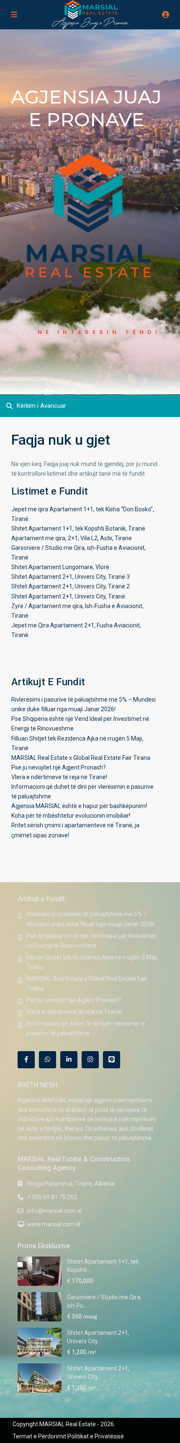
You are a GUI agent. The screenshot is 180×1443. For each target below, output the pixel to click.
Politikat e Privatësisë (95, 1436)
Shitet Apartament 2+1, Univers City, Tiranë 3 (70, 576)
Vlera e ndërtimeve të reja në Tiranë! (59, 777)
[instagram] (90, 1059)
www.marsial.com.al (53, 1224)
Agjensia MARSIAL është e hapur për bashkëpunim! (79, 806)
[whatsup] (47, 1059)
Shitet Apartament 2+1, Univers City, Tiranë (68, 596)
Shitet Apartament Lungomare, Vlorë (60, 567)
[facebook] (26, 1059)
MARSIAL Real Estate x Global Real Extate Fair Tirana (80, 757)
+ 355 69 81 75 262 (52, 1197)
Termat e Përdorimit (39, 1436)
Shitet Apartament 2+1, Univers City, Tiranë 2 (70, 586)
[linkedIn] (68, 1059)
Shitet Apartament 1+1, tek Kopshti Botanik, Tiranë (78, 528)
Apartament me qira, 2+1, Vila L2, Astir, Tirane (71, 538)
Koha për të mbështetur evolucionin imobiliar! (70, 815)
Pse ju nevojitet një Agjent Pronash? (58, 767)
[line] (111, 1059)
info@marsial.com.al (54, 1210)
